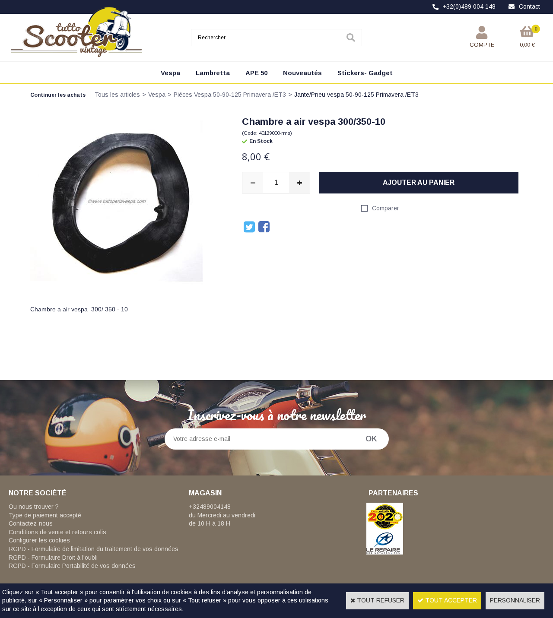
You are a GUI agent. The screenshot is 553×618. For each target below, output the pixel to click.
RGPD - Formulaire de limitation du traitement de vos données (93, 548)
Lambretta (213, 72)
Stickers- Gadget (365, 72)
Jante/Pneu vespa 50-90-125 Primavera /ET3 (356, 94)
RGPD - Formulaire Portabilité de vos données (72, 565)
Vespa (170, 72)
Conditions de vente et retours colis (57, 532)
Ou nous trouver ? (34, 506)
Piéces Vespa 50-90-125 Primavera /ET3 (230, 94)
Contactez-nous (31, 523)
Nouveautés (302, 72)
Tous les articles (117, 94)
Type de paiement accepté (45, 515)
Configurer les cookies (39, 540)
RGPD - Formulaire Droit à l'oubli (53, 557)
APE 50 (256, 72)
